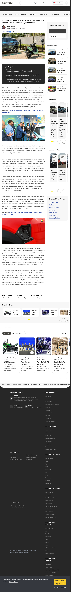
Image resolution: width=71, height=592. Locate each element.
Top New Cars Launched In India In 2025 (61, 90)
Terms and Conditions (16, 459)
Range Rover (49, 512)
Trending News (53, 202)
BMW (46, 475)
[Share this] (13, 31)
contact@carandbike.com (35, 408)
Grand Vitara (48, 503)
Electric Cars (48, 402)
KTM (46, 550)
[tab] (6, 333)
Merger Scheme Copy (32, 455)
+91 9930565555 (18, 408)
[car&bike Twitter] (15, 506)
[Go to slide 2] (53, 141)
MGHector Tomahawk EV (53, 122)
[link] (57, 52)
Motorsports (52, 215)
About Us (12, 455)
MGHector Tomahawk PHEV (62, 122)
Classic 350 (48, 567)
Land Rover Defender (51, 498)
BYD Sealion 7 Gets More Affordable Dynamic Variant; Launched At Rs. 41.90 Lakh (61, 53)
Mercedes (48, 480)
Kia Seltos (48, 495)
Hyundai (47, 464)
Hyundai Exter (49, 500)
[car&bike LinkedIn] (23, 506)
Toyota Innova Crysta (51, 506)
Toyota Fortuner (50, 514)
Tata (46, 461)
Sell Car (47, 416)
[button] (60, 587)
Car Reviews (55, 14)
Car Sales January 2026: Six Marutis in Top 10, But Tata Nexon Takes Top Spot (61, 80)
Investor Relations (31, 457)
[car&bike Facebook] (19, 506)
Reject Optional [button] (60, 584)
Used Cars (48, 407)
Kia (46, 472)
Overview (52, 31)
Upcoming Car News (54, 218)
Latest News (7, 14)
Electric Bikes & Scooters (52, 404)
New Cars (48, 396)
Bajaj (46, 545)
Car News (33, 14)
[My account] (66, 3)
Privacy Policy (13, 582)
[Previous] (59, 142)
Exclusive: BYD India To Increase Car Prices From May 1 (61, 71)
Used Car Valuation (50, 421)
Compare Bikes (49, 413)
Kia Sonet (48, 509)
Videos (47, 447)
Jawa (46, 539)
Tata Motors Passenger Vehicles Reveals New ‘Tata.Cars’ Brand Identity (35, 313)
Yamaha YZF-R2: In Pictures (53, 313)
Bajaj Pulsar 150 (49, 575)
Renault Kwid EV (62, 171)
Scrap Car (48, 418)
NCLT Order (13, 457)
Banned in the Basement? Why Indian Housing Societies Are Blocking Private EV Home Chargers (61, 62)
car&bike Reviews (50, 438)
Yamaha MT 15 (49, 564)
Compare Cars (49, 410)
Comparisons (53, 212)
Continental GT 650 (50, 573)
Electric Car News (54, 207)
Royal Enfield (49, 528)
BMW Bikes (48, 536)
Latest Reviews (20, 14)
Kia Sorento (53, 171)
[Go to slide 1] (52, 141)
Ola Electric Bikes (50, 548)
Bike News (43, 14)
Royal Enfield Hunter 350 (52, 570)
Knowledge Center (50, 449)
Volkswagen (48, 478)
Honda (47, 466)
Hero (46, 531)
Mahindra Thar (49, 492)
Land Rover (48, 483)
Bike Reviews (49, 444)
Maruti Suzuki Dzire (50, 517)
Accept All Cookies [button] (59, 580)
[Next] (64, 142)
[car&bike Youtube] (11, 506)
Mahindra (48, 469)
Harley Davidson (49, 553)
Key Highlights (54, 36)
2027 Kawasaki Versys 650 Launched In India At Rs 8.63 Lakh (16, 313)
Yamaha (47, 534)
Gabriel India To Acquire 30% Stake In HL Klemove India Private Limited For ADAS (59, 363)
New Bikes (48, 399)
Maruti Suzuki (49, 458)
